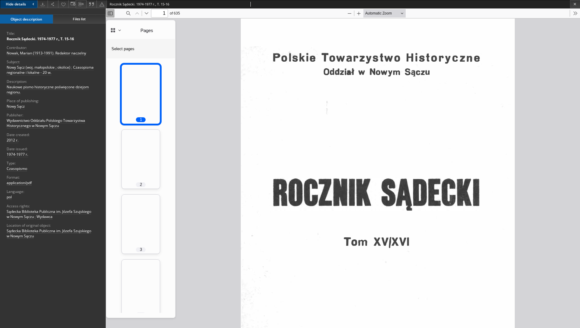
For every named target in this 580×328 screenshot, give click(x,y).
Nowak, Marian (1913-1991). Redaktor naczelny (46, 53)
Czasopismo (17, 168)
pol (9, 197)
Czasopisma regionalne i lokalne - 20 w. (50, 70)
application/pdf (19, 182)
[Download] (42, 4)
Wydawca (45, 216)
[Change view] (72, 4)
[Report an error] (102, 4)
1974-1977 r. (17, 154)
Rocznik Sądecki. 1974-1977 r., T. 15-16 (40, 38)
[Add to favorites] (63, 4)
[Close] (575, 4)
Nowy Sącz (16, 106)
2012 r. (12, 140)
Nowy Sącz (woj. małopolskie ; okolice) (38, 67)
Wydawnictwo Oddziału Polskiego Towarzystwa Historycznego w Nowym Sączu (46, 123)
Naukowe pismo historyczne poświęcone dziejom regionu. (48, 89)
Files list (79, 19)
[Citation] (91, 4)
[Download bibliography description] (81, 4)
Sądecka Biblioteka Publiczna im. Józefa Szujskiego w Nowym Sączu (49, 233)
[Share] (53, 4)
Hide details (16, 4)
